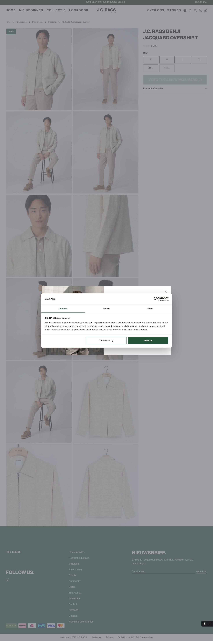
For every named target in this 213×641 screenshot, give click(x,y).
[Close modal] (166, 292)
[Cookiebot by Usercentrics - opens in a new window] (156, 299)
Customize (104, 340)
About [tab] (150, 308)
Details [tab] (106, 308)
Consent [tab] (63, 308)
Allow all (148, 340)
